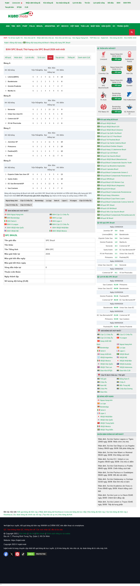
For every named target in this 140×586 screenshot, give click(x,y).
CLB (26, 7)
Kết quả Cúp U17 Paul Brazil (111, 136)
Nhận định (18, 57)
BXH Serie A (11, 221)
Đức (19, 26)
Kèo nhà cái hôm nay (63, 38)
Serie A (56, 200)
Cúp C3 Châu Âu (12, 205)
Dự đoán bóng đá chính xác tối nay (27, 515)
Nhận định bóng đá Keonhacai (51, 512)
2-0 (116, 234)
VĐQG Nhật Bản (126, 361)
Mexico (64, 26)
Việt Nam (74, 26)
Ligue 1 (64, 200)
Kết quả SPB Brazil (107, 179)
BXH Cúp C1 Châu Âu (60, 215)
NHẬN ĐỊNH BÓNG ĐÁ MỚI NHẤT (110, 434)
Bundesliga (39, 200)
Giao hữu (103, 392)
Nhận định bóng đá (33, 3)
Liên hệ (31, 534)
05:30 (116, 296)
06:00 (116, 300)
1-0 (116, 242)
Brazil (40, 26)
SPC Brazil (11, 235)
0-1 (116, 273)
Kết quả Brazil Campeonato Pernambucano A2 (117, 215)
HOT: (6, 38)
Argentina (50, 26)
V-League (73, 200)
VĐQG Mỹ (123, 357)
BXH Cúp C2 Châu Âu (60, 224)
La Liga (48, 200)
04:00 (116, 288)
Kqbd (7, 3)
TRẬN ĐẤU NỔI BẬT (108, 48)
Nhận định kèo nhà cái (45, 38)
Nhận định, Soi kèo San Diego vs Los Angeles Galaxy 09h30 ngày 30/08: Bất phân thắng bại (116, 447)
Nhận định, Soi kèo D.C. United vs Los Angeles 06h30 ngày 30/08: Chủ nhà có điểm (116, 460)
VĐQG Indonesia (126, 367)
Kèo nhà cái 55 (29, 38)
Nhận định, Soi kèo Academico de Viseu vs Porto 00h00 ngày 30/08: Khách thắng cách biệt (115, 488)
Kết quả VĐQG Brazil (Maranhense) (113, 159)
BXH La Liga (57, 218)
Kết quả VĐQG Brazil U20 (109, 127)
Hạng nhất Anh (105, 354)
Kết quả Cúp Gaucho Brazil (110, 156)
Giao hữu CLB (125, 371)
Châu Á (122, 382)
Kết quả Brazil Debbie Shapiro (111, 146)
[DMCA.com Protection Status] (37, 554)
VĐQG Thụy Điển (106, 430)
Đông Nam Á (124, 379)
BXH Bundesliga (13, 218)
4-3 (116, 246)
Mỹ (58, 26)
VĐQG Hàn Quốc (106, 364)
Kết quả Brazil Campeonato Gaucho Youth (116, 163)
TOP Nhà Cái (95, 38)
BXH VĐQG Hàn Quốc (15, 228)
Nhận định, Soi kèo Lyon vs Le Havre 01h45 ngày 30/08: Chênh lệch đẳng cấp (115, 496)
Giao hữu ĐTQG (106, 371)
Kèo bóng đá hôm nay (96, 512)
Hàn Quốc (106, 26)
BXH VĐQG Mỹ (12, 231)
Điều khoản (40, 534)
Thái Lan (85, 26)
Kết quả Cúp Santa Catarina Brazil (113, 143)
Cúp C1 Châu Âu (26, 200)
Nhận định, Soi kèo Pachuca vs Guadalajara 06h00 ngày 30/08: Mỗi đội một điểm (115, 473)
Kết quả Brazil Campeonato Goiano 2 (114, 172)
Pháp (24, 26)
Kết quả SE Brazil (106, 218)
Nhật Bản (95, 26)
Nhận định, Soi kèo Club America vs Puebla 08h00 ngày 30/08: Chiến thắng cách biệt (115, 467)
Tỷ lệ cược (41, 57)
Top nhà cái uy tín (50, 515)
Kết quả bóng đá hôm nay (27, 512)
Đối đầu (111, 3)
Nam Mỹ (103, 385)
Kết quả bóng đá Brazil (109, 120)
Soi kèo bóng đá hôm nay (117, 512)
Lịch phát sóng (99, 3)
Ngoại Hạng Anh (12, 200)
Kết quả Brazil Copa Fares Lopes (112, 199)
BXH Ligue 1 (57, 221)
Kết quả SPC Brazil (107, 205)
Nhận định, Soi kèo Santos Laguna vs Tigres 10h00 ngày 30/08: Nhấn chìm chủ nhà (115, 440)
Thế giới (103, 379)
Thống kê (71, 57)
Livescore (16, 3)
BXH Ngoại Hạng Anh (15, 215)
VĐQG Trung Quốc (107, 423)
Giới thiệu (23, 534)
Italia (32, 26)
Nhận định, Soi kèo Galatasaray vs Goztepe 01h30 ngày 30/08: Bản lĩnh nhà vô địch (115, 480)
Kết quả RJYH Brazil (107, 189)
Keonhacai (8, 515)
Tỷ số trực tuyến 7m (15, 38)
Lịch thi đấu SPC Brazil (108, 277)
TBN (13, 26)
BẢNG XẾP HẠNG (106, 396)
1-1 (116, 254)
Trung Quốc (123, 26)
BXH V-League (12, 224)
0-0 (116, 238)
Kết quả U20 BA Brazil (108, 208)
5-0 (116, 231)
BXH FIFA (127, 3)
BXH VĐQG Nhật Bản (60, 228)
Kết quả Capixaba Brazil (109, 169)
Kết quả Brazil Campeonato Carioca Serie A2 (117, 202)
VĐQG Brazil (124, 354)
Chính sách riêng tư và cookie (58, 534)
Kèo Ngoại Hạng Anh (80, 38)
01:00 (116, 285)
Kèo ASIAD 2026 (130, 38)
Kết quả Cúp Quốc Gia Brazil (111, 133)
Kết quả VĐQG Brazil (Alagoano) (112, 186)
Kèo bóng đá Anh (116, 38)
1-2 (116, 257)
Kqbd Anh (104, 38)
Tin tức (87, 3)
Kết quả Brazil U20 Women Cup (112, 182)
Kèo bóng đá (48, 3)
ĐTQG (19, 7)
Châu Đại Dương (126, 389)
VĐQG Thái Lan (106, 367)
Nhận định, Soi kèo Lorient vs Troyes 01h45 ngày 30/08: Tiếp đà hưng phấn (115, 503)
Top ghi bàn (9, 7)
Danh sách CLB (84, 57)
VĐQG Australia (125, 364)
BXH (118, 3)
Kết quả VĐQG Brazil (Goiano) (111, 130)
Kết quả (8, 57)
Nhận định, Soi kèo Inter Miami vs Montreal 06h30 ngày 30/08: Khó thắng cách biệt (115, 453)
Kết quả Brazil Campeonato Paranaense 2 (116, 176)
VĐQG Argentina (106, 357)
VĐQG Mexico (105, 361)
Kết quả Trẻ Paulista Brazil (110, 140)
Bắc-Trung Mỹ (125, 385)
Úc (114, 26)
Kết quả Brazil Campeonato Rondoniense (115, 192)
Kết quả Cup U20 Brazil (109, 153)
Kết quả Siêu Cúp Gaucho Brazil (112, 212)
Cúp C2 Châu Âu (85, 200)
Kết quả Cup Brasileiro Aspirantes (112, 166)
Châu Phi (103, 389)
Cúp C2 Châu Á (26, 205)
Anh (8, 26)
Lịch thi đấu (77, 3)
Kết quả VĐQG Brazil (108, 123)
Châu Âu (103, 382)
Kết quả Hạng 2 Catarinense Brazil (113, 150)
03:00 (116, 319)
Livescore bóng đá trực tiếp (75, 512)
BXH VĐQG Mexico (59, 231)
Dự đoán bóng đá (62, 3)
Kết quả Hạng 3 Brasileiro (109, 195)
